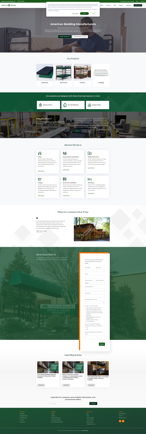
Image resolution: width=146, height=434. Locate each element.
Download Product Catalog (80, 36)
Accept (84, 13)
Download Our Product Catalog (127, 1)
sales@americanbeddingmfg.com (8, 1)
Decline (93, 13)
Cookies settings (75, 13)
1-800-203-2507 (20, 1)
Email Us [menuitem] (121, 415)
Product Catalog (87, 130)
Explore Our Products (65, 36)
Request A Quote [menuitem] (122, 417)
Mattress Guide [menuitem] (90, 422)
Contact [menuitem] (121, 411)
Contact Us (142, 1)
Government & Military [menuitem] (56, 419)
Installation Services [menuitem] (91, 424)
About (137, 1)
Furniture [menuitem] (22, 419)
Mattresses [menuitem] (22, 413)
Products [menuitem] (22, 411)
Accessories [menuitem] (22, 422)
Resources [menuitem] (89, 411)
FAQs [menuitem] (88, 415)
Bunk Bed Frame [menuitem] (23, 417)
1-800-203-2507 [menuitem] (122, 413)
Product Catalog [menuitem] (90, 417)
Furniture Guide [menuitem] (90, 419)
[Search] (144, 5)
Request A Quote (138, 5)
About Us (77, 130)
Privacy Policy (85, 430)
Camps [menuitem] (52, 413)
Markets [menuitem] (53, 411)
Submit (102, 344)
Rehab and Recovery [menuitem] (55, 417)
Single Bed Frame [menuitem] (24, 415)
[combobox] (95, 302)
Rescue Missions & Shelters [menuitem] (57, 422)
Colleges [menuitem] (53, 415)
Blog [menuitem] (88, 413)
